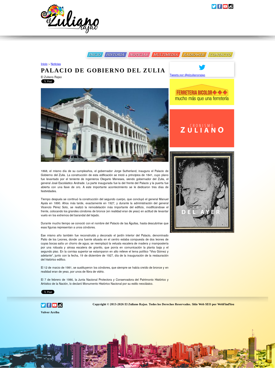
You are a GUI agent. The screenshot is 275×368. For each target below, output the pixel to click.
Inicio (44, 64)
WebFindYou (225, 304)
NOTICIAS (139, 55)
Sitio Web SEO (201, 304)
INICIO (95, 55)
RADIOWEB (194, 55)
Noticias (56, 64)
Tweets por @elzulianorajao (187, 75)
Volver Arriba (50, 312)
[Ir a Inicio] (70, 22)
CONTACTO (220, 55)
